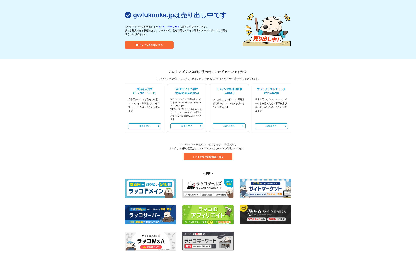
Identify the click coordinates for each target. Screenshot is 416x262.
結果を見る (144, 126)
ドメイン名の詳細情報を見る (207, 156)
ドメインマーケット (169, 26)
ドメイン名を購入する (151, 45)
